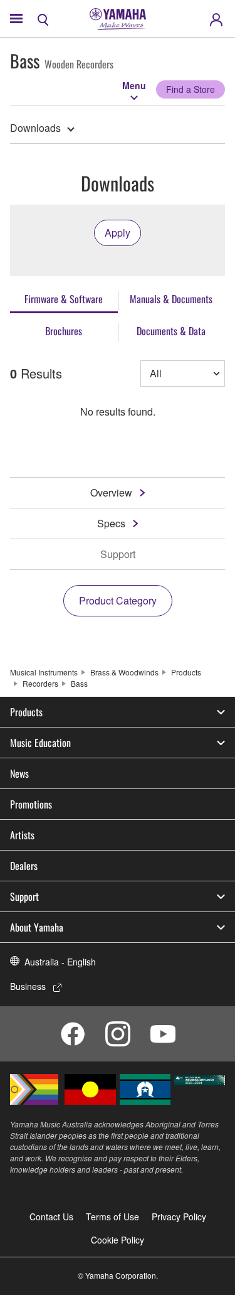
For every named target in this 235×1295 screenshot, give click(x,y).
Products (186, 672)
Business (28, 986)
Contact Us (51, 1216)
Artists (22, 834)
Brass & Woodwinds (124, 672)
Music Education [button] (40, 742)
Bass (79, 683)
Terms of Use (112, 1216)
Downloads (35, 128)
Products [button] (26, 711)
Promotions (31, 804)
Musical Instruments (44, 672)
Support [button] (24, 896)
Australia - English (60, 961)
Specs (111, 523)
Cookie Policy (117, 1239)
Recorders (40, 683)
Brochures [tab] (63, 330)
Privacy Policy (179, 1216)
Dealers (24, 865)
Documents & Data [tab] (171, 330)
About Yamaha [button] (36, 927)
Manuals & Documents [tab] (171, 298)
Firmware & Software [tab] (63, 298)
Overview (111, 492)
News (19, 773)
